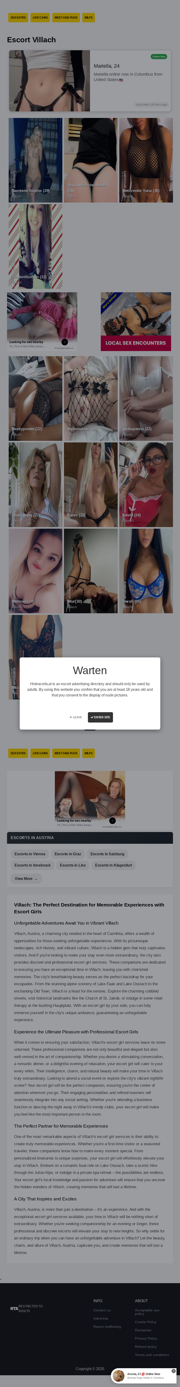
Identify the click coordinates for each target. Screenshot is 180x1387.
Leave (77, 717)
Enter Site (102, 717)
